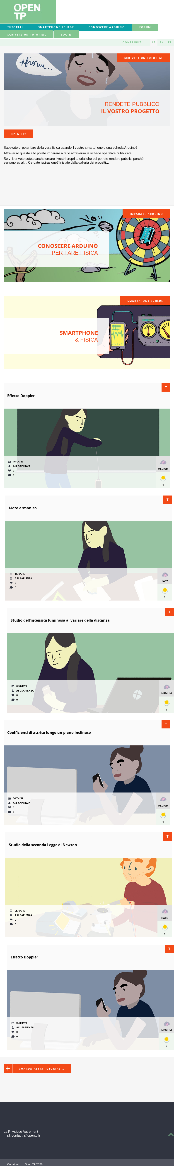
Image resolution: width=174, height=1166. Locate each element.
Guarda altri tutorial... (41, 1068)
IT (153, 42)
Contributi (133, 42)
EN (162, 42)
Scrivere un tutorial (26, 34)
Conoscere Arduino (107, 27)
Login (66, 34)
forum (145, 27)
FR (170, 42)
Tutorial (15, 27)
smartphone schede (56, 27)
